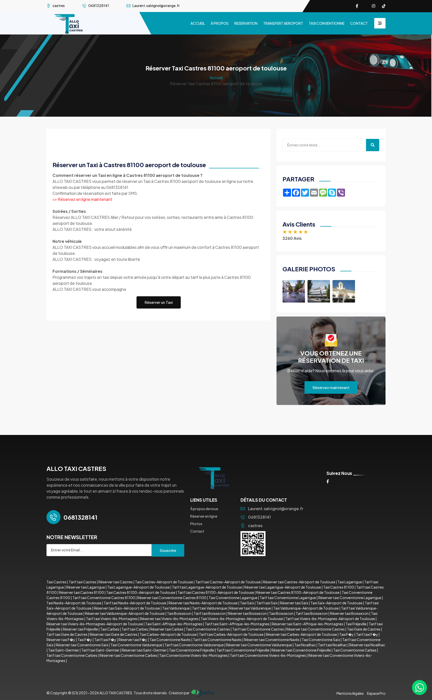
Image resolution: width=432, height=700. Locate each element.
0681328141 (259, 517)
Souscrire (168, 550)
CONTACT (359, 23)
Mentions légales (350, 693)
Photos (196, 523)
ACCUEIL (197, 23)
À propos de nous (204, 508)
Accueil (216, 77)
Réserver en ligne (203, 516)
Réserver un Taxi (158, 302)
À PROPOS (219, 23)
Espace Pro (376, 693)
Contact (197, 531)
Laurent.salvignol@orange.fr (275, 508)
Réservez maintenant (331, 387)
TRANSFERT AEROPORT (283, 23)
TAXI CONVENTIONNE (326, 23)
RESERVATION (246, 23)
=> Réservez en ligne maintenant (82, 199)
